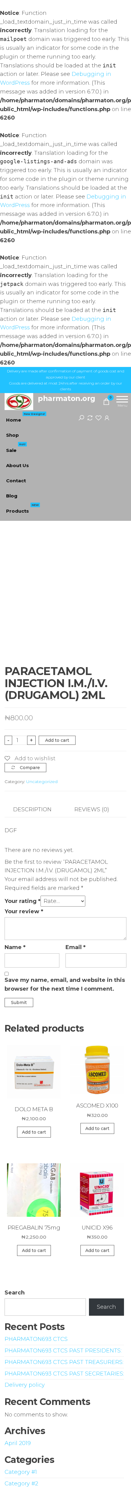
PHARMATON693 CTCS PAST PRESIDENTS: (63, 1350)
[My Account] (107, 417)
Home (25, 417)
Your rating (23, 901)
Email (76, 947)
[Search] (81, 417)
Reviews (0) (91, 809)
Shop (12, 435)
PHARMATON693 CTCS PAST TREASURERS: (64, 1362)
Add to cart (57, 740)
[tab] (37, 809)
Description (32, 809)
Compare (30, 767)
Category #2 (21, 1483)
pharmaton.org (66, 398)
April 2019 (18, 1443)
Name (15, 947)
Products (22, 509)
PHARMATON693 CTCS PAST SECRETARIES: (64, 1373)
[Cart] (106, 402)
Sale (16, 448)
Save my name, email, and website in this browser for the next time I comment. (65, 984)
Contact (16, 480)
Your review (24, 911)
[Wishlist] (98, 417)
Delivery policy (25, 1385)
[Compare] (90, 417)
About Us (17, 465)
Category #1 (21, 1472)
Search (15, 1292)
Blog (11, 496)
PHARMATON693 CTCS (36, 1339)
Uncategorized (42, 781)
